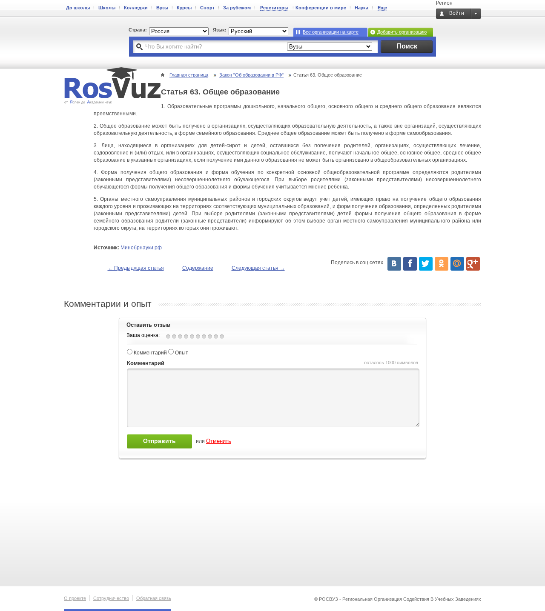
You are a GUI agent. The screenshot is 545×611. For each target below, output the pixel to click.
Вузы (162, 7)
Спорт (207, 7)
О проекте (75, 598)
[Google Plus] (473, 264)
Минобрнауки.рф (141, 248)
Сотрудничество (111, 598)
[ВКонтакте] (394, 264)
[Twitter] (426, 264)
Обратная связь (153, 598)
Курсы (184, 7)
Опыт (181, 353)
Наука (361, 7)
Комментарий (150, 353)
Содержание (197, 268)
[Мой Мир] (457, 264)
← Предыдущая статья (136, 268)
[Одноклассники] (441, 264)
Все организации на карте (331, 31)
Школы (106, 7)
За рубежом (237, 7)
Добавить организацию (402, 31)
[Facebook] (410, 264)
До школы (78, 7)
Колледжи (136, 7)
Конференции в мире (320, 7)
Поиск (406, 46)
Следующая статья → (258, 268)
